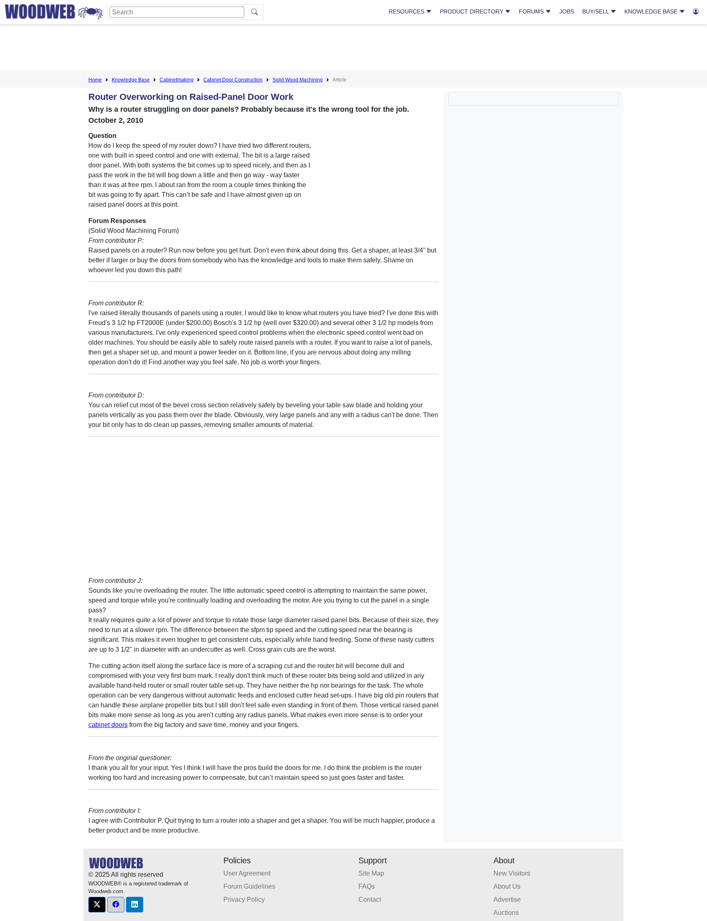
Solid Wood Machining (297, 80)
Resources (407, 11)
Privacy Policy (244, 899)
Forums (532, 11)
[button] (97, 904)
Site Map (371, 873)
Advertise (507, 899)
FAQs (366, 886)
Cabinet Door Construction (233, 80)
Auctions (506, 912)
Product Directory (472, 11)
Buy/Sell (596, 11)
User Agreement (246, 873)
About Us (506, 886)
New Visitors (511, 873)
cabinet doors (108, 724)
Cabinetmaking (177, 80)
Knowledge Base (651, 11)
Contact (369, 899)
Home (95, 80)
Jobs (566, 11)
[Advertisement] (353, 48)
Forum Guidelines (249, 886)
